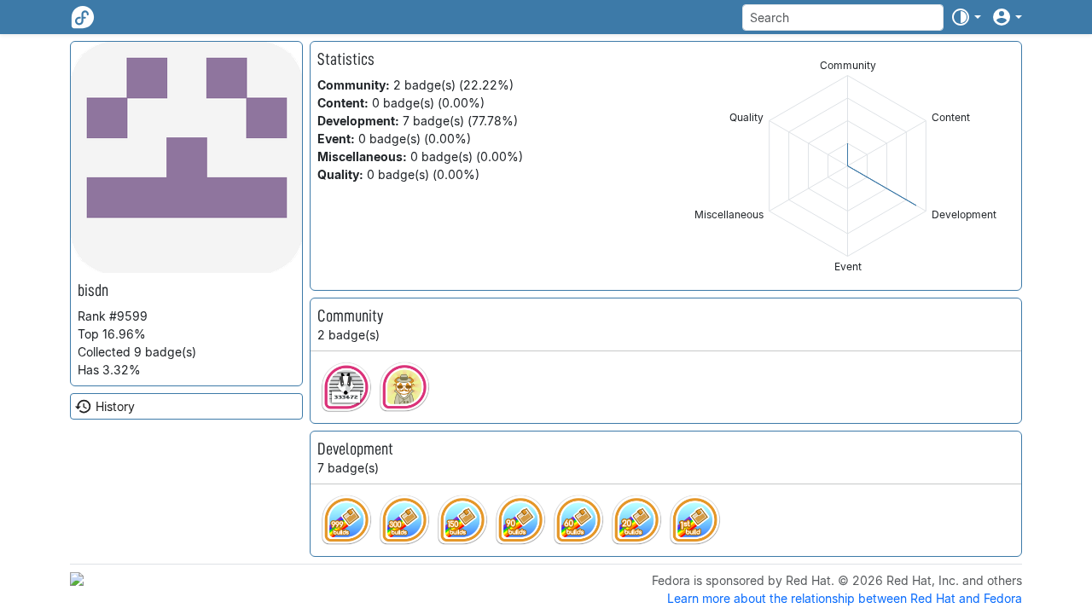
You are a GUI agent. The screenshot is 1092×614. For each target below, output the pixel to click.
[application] (848, 166)
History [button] (115, 406)
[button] (965, 17)
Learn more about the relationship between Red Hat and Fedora (844, 598)
